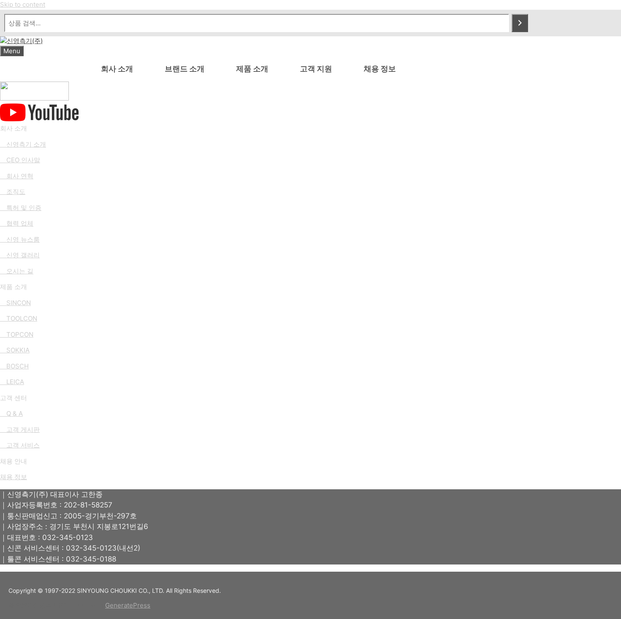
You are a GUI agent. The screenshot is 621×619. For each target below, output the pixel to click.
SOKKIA (18, 350)
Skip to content (22, 4)
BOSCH (17, 366)
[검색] (520, 23)
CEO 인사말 (23, 160)
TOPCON (19, 334)
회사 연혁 (19, 176)
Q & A (11, 413)
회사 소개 (13, 128)
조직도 (15, 192)
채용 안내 (13, 461)
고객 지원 (316, 68)
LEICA (15, 382)
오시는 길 (19, 271)
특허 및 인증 (23, 208)
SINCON (18, 303)
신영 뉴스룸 (23, 239)
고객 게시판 (20, 429)
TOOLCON (21, 318)
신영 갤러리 (23, 255)
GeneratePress (127, 605)
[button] (279, 129)
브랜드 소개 (184, 68)
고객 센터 (13, 398)
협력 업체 (19, 223)
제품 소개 (252, 68)
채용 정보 (380, 68)
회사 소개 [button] (117, 68)
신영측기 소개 (23, 144)
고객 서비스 (20, 445)
